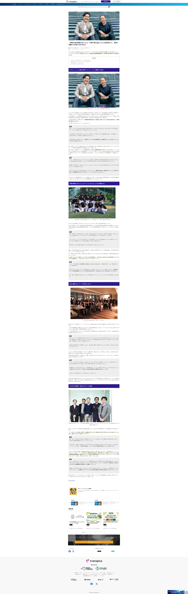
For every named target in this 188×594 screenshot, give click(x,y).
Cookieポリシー (96, 575)
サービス (19, 4)
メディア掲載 (81, 49)
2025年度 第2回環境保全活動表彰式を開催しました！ (110, 522)
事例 (46, 4)
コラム (41, 4)
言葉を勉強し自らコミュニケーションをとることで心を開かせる (81, 61)
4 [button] (92, 532)
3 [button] (89, 532)
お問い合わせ (106, 1)
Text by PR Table (72, 480)
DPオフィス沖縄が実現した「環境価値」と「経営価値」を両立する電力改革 (94, 522)
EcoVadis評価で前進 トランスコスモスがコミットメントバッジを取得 (77, 522)
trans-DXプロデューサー (61, 4)
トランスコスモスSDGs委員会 (78, 528)
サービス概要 (14, 4)
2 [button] (86, 532)
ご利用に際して (110, 574)
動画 (52, 4)
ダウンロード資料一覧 (116, 1)
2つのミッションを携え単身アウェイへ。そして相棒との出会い (81, 60)
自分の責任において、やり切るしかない (77, 62)
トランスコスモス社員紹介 (73, 49)
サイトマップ (102, 575)
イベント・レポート (27, 4)
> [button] (101, 532)
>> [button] (104, 532)
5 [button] (95, 532)
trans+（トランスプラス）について (95, 574)
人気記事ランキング (78, 574)
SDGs (71, 528)
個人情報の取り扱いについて (87, 575)
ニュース (34, 4)
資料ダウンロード (85, 574)
